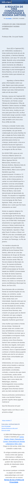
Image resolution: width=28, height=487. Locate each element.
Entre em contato (6, 430)
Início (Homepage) (6, 426)
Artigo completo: (6, 420)
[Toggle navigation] (24, 2)
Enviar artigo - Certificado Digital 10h (11, 424)
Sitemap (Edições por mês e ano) (10, 428)
